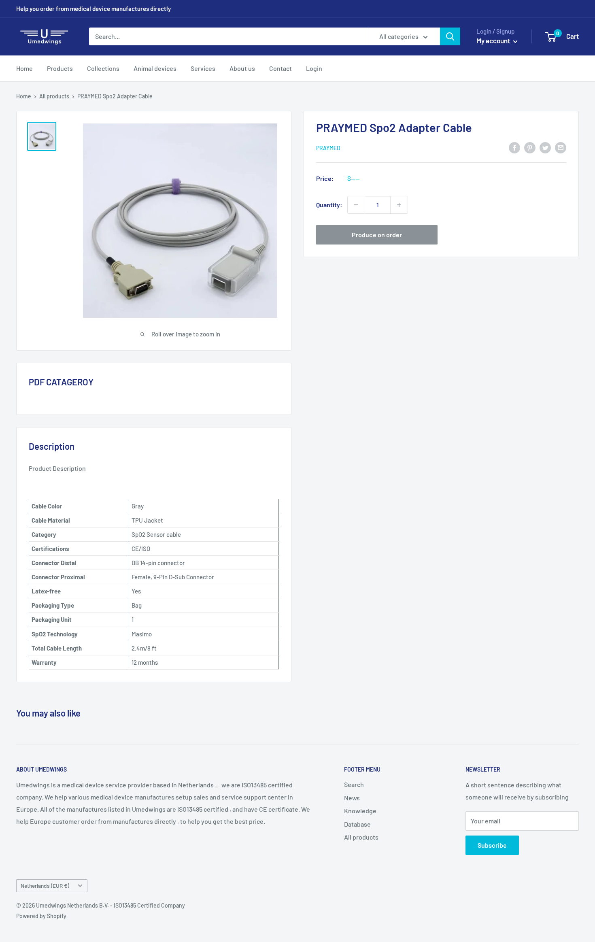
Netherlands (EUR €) (45, 885)
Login (314, 68)
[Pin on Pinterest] (530, 147)
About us (242, 68)
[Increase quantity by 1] (399, 204)
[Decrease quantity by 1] (356, 204)
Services (203, 68)
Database (357, 824)
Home (24, 68)
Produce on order (377, 234)
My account (493, 40)
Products (60, 68)
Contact (280, 68)
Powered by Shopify (41, 915)
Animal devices (155, 68)
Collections (103, 68)
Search (354, 784)
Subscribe (492, 845)
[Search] (450, 36)
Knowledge (360, 810)
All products (54, 96)
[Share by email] (560, 147)
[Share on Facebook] (514, 147)
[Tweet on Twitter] (545, 147)
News (352, 798)
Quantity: (329, 204)
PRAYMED (328, 147)
